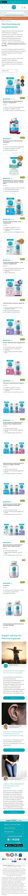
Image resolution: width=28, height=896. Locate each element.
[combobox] (14, 12)
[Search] (25, 12)
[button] (3, 7)
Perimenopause (7, 21)
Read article (14, 698)
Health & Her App (18, 1)
